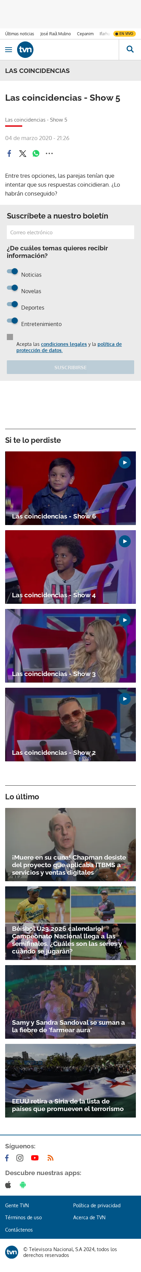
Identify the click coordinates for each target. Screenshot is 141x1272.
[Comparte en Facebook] (9, 153)
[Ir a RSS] (52, 1158)
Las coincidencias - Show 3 (54, 673)
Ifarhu (105, 33)
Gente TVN (17, 1205)
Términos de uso (23, 1217)
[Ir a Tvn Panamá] (68, 49)
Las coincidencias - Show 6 (54, 516)
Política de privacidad (96, 1205)
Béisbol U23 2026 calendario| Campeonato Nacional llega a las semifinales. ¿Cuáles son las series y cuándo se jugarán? (67, 940)
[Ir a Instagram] (21, 1158)
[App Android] (24, 1185)
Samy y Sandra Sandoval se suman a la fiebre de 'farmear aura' (68, 1026)
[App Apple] (9, 1185)
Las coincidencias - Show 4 (54, 595)
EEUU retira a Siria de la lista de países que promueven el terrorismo (68, 1104)
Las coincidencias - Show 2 (54, 752)
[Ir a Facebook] (8, 1158)
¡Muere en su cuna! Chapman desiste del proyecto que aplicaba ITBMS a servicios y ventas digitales (69, 864)
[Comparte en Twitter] (22, 153)
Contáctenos (19, 1230)
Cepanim (85, 33)
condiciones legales (64, 344)
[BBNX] (11, 1252)
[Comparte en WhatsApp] (36, 153)
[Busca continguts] (130, 49)
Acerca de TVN (89, 1217)
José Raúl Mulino (55, 33)
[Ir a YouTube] (36, 1158)
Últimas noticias (19, 33)
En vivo (126, 34)
